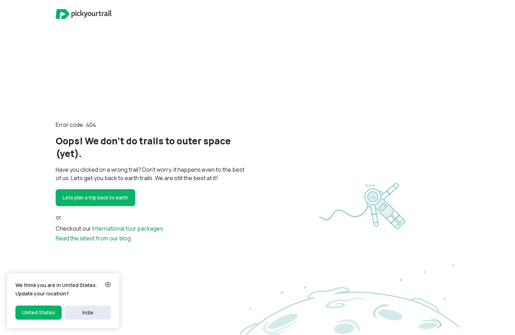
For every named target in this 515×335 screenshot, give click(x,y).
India (87, 312)
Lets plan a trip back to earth (95, 197)
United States (38, 312)
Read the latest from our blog (93, 238)
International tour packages (127, 228)
